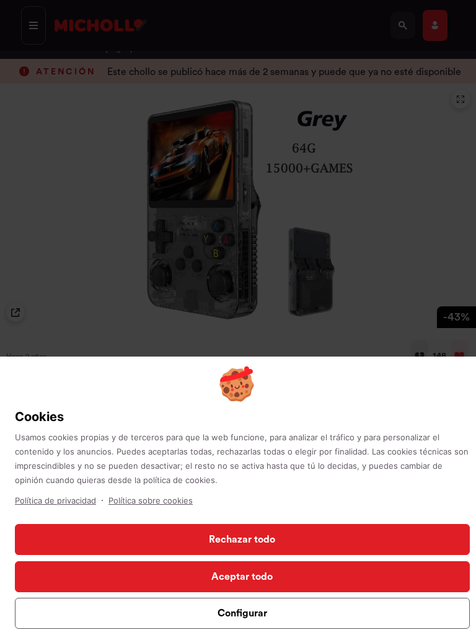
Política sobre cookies (150, 500)
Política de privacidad (55, 500)
